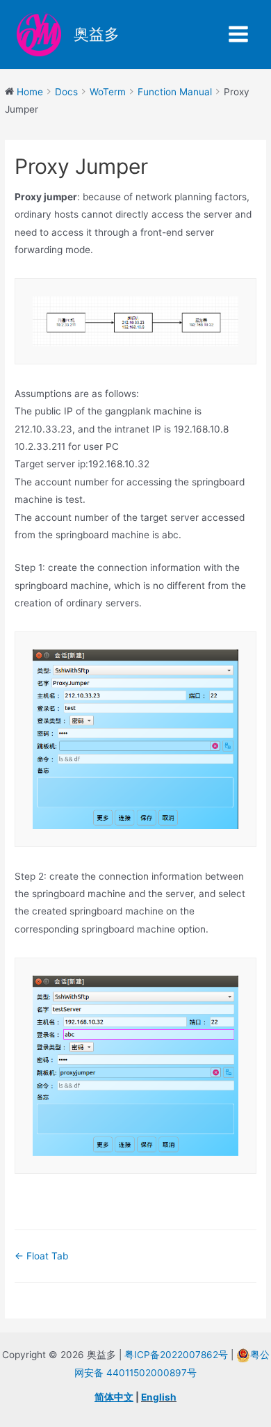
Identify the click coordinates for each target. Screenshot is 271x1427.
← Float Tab (41, 1255)
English (158, 1397)
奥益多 (97, 34)
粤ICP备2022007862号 (176, 1354)
